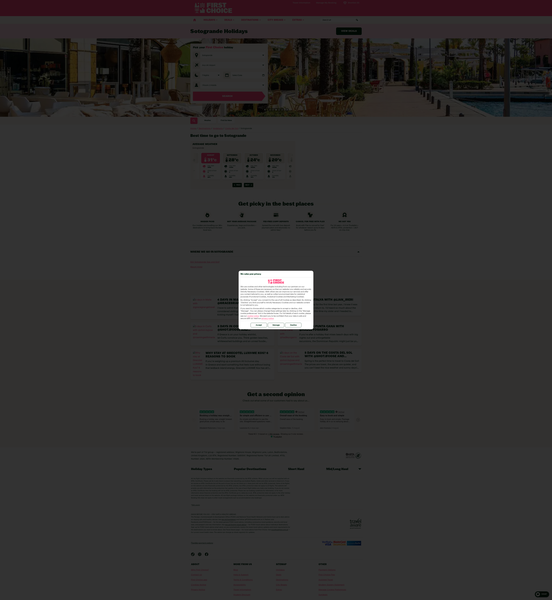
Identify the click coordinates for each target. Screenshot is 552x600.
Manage (276, 325)
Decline (293, 325)
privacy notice (267, 318)
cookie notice (253, 316)
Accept (259, 325)
